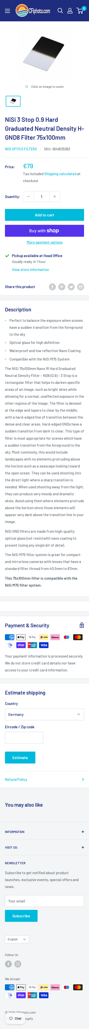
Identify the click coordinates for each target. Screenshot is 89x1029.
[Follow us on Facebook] (8, 964)
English (13, 939)
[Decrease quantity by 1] (28, 196)
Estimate (20, 757)
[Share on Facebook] (52, 286)
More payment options (45, 242)
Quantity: (12, 196)
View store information (30, 269)
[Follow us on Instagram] (17, 964)
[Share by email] (80, 286)
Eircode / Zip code (19, 727)
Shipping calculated (60, 173)
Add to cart (44, 214)
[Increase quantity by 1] (54, 196)
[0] (80, 11)
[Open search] (60, 10)
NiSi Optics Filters (21, 149)
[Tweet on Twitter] (71, 286)
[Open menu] (7, 11)
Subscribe (21, 915)
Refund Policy (16, 779)
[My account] (69, 10)
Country (11, 703)
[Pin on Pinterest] (61, 286)
